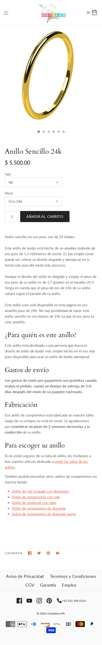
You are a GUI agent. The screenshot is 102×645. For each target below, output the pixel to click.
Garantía (48, 585)
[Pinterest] (49, 600)
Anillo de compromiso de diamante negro (44, 514)
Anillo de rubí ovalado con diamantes (40, 491)
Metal (9, 193)
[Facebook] (19, 600)
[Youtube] (29, 600)
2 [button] (43, 132)
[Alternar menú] (6, 12)
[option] (51, 76)
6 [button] (63, 132)
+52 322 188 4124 (74, 600)
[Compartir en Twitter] (39, 553)
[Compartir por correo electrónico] (57, 553)
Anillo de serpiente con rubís (34, 502)
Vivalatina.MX (56, 613)
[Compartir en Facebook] (30, 553)
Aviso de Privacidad (25, 576)
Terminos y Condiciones (73, 576)
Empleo (69, 585)
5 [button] (58, 132)
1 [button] (38, 132)
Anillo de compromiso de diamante (39, 508)
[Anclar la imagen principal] (48, 553)
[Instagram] (39, 600)
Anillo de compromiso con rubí (36, 497)
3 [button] (48, 132)
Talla (8, 174)
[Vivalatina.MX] (51, 12)
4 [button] (53, 132)
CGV (29, 585)
